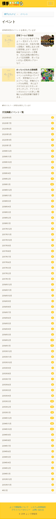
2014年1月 (27, 473)
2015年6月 (27, 384)
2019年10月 (27, 162)
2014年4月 (27, 462)
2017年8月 (27, 251)
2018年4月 (27, 206)
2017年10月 (27, 240)
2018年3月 (27, 212)
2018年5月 (27, 201)
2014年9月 (27, 435)
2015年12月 (27, 351)
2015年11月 (27, 357)
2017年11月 (27, 234)
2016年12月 (27, 284)
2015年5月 (27, 390)
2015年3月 (27, 401)
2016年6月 (27, 318)
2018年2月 (27, 218)
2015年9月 (27, 368)
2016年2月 (27, 340)
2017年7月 (27, 256)
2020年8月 (27, 117)
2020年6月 (27, 129)
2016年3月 (27, 334)
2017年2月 (27, 273)
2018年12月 (27, 190)
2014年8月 (27, 440)
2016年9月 (27, 301)
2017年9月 (27, 245)
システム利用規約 (38, 507)
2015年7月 (27, 379)
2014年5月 (27, 457)
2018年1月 (27, 223)
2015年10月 (27, 362)
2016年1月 (27, 346)
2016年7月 (27, 312)
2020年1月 (27, 145)
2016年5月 (27, 323)
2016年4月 (27, 329)
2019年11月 (27, 156)
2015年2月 (27, 407)
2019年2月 (27, 179)
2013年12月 (27, 479)
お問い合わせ (38, 510)
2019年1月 (27, 184)
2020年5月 (27, 134)
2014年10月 (27, 429)
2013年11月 (27, 485)
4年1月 (27, 490)
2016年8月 (27, 307)
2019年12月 (27, 151)
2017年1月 (27, 279)
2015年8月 (27, 373)
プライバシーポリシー (20, 510)
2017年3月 (27, 268)
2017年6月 (27, 262)
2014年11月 (27, 423)
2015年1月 (27, 412)
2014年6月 (27, 451)
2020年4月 (27, 140)
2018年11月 (27, 195)
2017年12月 (27, 229)
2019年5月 (27, 167)
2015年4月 (27, 396)
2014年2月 (27, 468)
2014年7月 (27, 446)
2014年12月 (27, 418)
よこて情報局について (19, 507)
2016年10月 (27, 295)
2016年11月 (27, 290)
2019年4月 (27, 173)
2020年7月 (27, 123)
